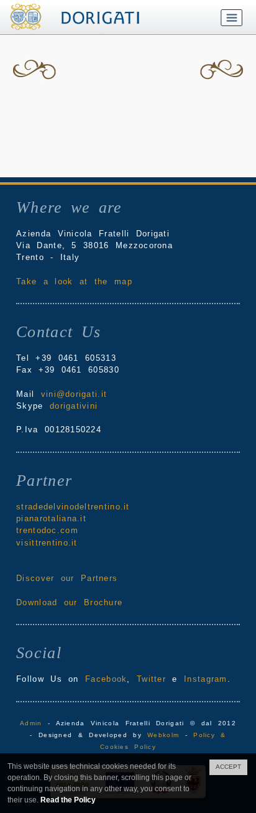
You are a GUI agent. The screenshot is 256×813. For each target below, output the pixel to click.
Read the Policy (68, 800)
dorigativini (74, 406)
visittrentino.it (46, 542)
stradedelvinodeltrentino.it (73, 506)
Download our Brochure (69, 602)
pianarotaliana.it (51, 518)
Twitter (151, 679)
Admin (31, 723)
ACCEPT (228, 766)
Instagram (205, 679)
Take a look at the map (74, 281)
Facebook (106, 679)
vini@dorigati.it (74, 394)
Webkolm (163, 735)
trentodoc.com (47, 530)
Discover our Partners (66, 578)
